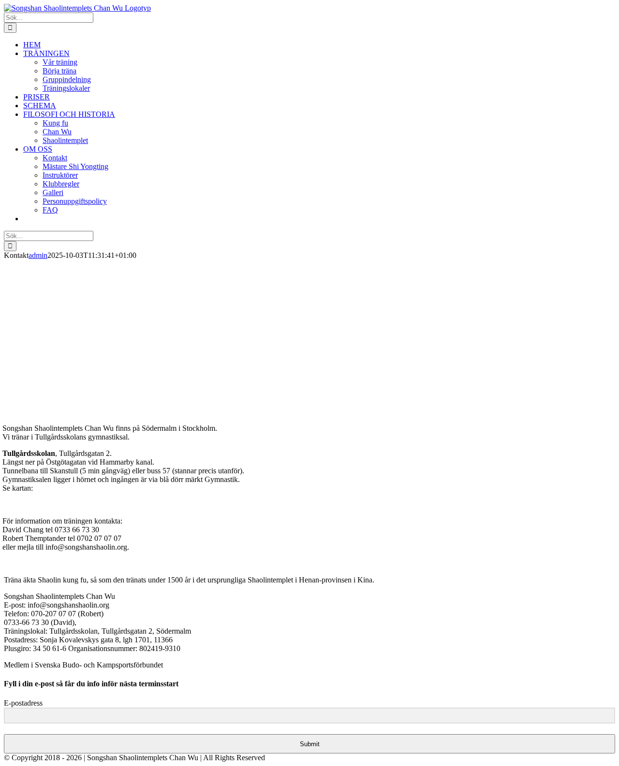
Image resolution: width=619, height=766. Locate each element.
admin (38, 255)
